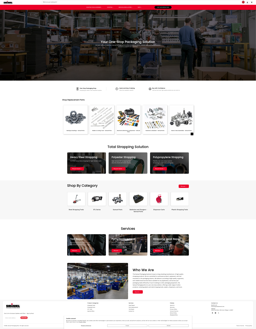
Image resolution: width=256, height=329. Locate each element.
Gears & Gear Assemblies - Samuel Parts (181, 130)
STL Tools (89, 309)
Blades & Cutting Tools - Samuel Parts (102, 130)
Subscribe (24, 317)
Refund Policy (173, 313)
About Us (137, 291)
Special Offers (90, 311)
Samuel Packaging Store (13, 325)
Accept (127, 325)
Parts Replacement (133, 307)
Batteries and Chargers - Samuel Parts (138, 210)
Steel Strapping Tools (76, 209)
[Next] (192, 134)
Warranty (172, 307)
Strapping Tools (91, 305)
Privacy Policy (82, 322)
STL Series (97, 209)
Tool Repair (131, 309)
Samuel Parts (117, 209)
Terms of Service (174, 311)
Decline (168, 325)
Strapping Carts (91, 307)
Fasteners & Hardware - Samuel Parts (155, 130)
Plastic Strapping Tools (180, 209)
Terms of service (240, 325)
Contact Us (131, 311)
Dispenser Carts (159, 209)
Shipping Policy (174, 315)
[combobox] (143, 2)
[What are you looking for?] (243, 2)
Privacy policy (248, 325)
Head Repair (132, 305)
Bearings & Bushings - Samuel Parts (75, 130)
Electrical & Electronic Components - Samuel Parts (128, 131)
